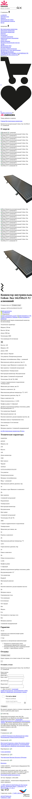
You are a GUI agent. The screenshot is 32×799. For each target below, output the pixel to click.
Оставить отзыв (16, 305)
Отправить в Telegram (11, 317)
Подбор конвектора (12, 54)
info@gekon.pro (16, 785)
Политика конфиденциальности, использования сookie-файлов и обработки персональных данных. (15, 745)
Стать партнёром (6, 751)
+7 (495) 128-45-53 (6, 785)
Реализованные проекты (8, 737)
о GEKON (4, 736)
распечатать (8, 311)
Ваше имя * (4, 675)
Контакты (3, 763)
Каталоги (18, 757)
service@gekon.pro (6, 796)
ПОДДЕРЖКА (12, 53)
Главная (3, 121)
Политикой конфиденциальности (10, 775)
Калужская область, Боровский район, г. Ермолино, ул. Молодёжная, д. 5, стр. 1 (14, 786)
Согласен (3, 730)
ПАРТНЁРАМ (21, 53)
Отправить (4, 706)
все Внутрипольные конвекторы (10, 431)
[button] (5, 312)
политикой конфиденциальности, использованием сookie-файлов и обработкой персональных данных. (14, 690)
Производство (11, 736)
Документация (5, 757)
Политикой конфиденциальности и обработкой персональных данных (15, 721)
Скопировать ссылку (11, 315)
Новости (21, 737)
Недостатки (4, 684)
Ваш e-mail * (4, 677)
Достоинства (4, 680)
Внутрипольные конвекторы (14, 121)
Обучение (23, 757)
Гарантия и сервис (13, 743)
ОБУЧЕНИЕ (4, 53)
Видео (17, 737)
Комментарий (5, 687)
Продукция (4, 743)
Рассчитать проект (24, 743)
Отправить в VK (26, 315)
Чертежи (12, 757)
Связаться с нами (6, 797)
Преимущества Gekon (22, 736)
